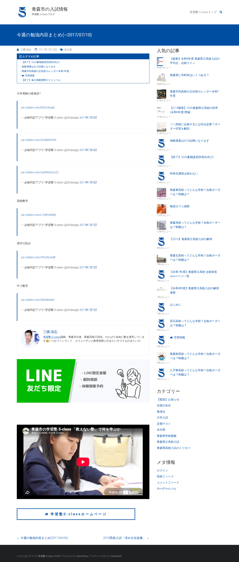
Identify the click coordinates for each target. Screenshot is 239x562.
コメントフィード (168, 482)
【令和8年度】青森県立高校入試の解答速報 (194, 290)
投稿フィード (165, 476)
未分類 (68, 49)
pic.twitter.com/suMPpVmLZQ (39, 172)
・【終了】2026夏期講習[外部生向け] (39, 62)
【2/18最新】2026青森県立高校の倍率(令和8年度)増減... (194, 110)
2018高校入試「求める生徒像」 (126, 538)
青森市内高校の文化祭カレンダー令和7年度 (194, 93)
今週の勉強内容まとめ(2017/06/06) (42, 538)
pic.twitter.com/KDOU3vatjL (38, 107)
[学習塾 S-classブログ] (22, 8)
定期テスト (164, 423)
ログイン (162, 470)
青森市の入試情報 (50, 9)
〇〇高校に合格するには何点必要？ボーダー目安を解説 (195, 126)
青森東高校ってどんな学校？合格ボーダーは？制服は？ (195, 192)
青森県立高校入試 (168, 441)
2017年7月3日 (88, 117)
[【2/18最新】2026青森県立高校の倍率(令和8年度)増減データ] (163, 110)
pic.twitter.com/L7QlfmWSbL (38, 215)
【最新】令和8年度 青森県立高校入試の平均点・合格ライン (195, 61)
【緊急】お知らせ (168, 399)
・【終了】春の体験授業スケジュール (39, 80)
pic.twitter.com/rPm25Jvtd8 (38, 257)
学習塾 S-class (51, 336)
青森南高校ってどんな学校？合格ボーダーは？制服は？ (195, 356)
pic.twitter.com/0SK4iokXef (37, 299)
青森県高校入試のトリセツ (173, 448)
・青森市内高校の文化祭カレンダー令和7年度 (44, 71)
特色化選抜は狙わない (184, 173)
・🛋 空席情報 (27, 75)
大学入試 (162, 417)
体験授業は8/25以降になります (189, 140)
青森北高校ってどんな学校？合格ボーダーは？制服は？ (195, 257)
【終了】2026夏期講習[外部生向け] (191, 157)
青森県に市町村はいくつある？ (189, 75)
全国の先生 (164, 405)
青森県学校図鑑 (166, 436)
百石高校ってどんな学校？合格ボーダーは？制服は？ (195, 323)
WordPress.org (166, 488)
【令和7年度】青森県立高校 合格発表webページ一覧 (193, 274)
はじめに (175, 304)
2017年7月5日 (88, 182)
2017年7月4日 (88, 150)
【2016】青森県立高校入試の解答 (191, 239)
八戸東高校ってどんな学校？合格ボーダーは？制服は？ (195, 372)
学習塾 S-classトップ (203, 12)
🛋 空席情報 (177, 337)
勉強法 (161, 411)
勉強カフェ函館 (180, 206)
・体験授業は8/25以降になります (37, 66)
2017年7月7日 (88, 225)
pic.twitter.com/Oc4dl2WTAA (38, 140)
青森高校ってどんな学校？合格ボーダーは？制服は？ (195, 225)
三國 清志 (25, 49)
